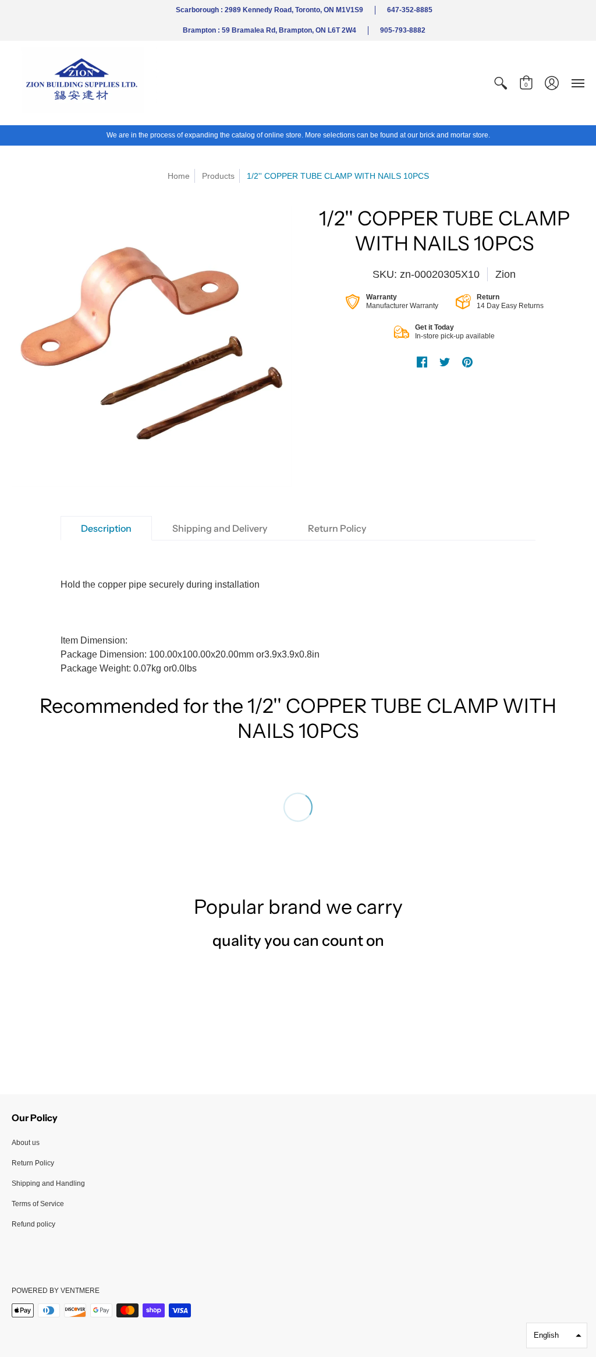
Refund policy (33, 1224)
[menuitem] (500, 83)
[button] (500, 83)
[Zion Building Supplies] (84, 83)
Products (218, 176)
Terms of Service (38, 1204)
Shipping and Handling (48, 1183)
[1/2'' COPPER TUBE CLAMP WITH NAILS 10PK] (152, 346)
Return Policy (33, 1163)
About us (26, 1143)
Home (179, 176)
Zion (505, 274)
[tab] (106, 528)
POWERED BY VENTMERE (56, 1291)
